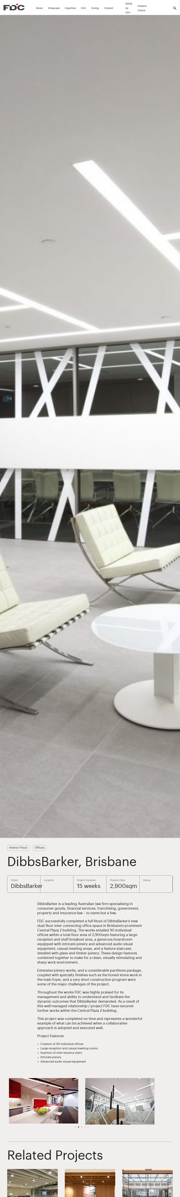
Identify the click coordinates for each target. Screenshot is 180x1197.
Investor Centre (142, 8)
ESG (83, 8)
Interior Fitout (18, 847)
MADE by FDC (129, 8)
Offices (39, 847)
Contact (108, 8)
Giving (95, 8)
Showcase (54, 8)
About (39, 8)
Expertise (70, 8)
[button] (13, 1101)
